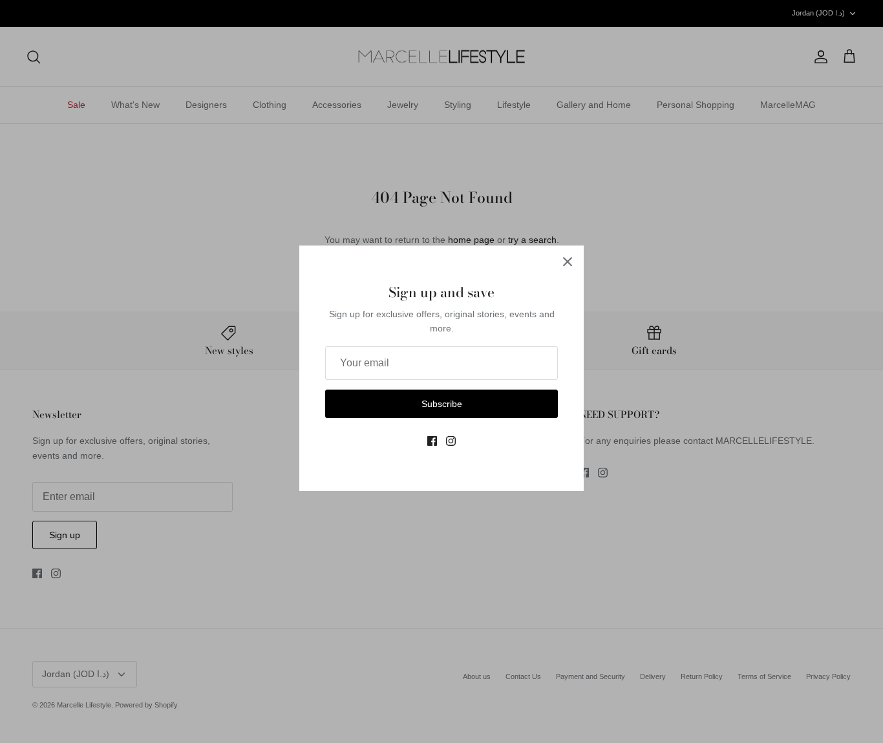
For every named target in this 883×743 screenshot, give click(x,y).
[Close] (567, 261)
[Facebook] (432, 441)
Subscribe (441, 404)
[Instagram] (451, 441)
